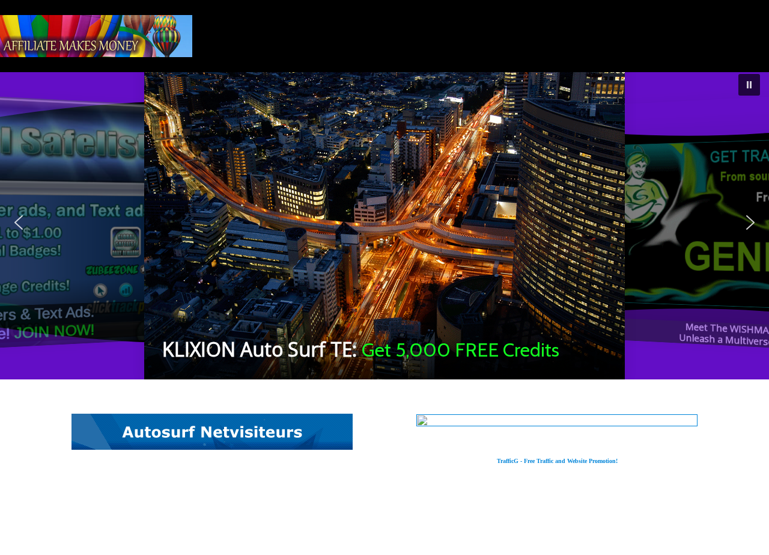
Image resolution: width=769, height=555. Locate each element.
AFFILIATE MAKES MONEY (96, 36)
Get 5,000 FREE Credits (460, 349)
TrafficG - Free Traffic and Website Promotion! (557, 461)
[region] (384, 222)
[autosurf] (212, 445)
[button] (384, 222)
